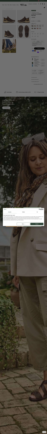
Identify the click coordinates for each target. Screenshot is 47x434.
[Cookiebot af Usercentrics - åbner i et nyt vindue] (39, 209)
